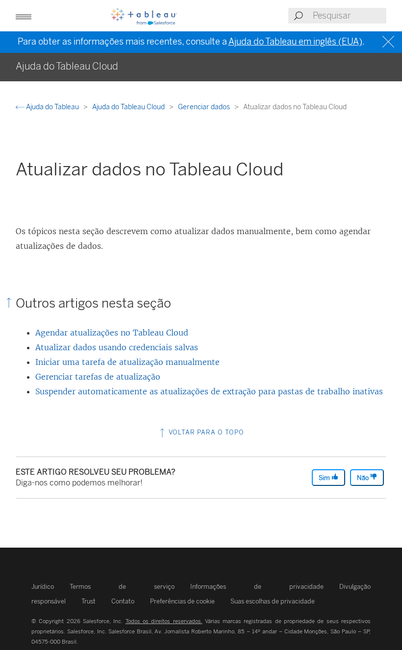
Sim (325, 477)
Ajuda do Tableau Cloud (129, 107)
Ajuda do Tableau (52, 107)
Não (363, 477)
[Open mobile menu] (23, 16)
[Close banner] (389, 42)
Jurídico (42, 586)
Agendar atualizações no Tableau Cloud (111, 332)
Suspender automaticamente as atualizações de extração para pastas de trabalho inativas (209, 391)
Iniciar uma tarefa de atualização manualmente (127, 362)
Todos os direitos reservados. (164, 621)
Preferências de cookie (182, 601)
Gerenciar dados (204, 107)
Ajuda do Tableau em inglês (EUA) (295, 41)
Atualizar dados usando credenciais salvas (116, 347)
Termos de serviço (122, 586)
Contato (122, 601)
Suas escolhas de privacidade (272, 601)
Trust (88, 601)
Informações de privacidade (257, 586)
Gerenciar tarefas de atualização (97, 377)
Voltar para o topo (205, 432)
